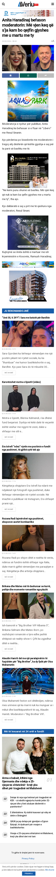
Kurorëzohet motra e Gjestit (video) (21, 382)
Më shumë (10, 372)
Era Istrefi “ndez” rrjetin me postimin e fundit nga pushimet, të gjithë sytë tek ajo (26, 448)
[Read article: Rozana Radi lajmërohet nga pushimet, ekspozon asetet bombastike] (28, 538)
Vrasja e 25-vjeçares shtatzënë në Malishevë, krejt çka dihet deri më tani (31, 835)
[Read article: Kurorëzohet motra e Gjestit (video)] (28, 398)
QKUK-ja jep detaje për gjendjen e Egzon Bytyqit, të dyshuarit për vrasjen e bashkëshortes (29, 824)
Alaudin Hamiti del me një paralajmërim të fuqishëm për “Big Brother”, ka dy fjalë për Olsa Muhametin (27, 662)
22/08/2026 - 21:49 (9, 696)
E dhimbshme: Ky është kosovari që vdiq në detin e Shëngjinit (30, 814)
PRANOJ (29, 873)
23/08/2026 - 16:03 (9, 553)
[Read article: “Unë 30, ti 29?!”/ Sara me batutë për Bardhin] (28, 334)
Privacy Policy (28, 858)
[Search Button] (3, 4)
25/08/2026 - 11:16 (9, 481)
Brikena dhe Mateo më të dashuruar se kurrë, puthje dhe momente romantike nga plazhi (26, 587)
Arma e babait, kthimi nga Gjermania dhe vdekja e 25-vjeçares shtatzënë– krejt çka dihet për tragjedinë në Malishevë (22, 783)
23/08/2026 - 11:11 (9, 621)
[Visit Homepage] (28, 4)
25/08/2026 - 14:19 (9, 349)
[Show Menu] (52, 4)
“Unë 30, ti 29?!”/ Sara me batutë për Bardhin (26, 318)
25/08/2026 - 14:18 (9, 414)
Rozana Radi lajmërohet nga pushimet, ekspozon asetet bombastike (23, 520)
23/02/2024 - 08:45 (9, 41)
